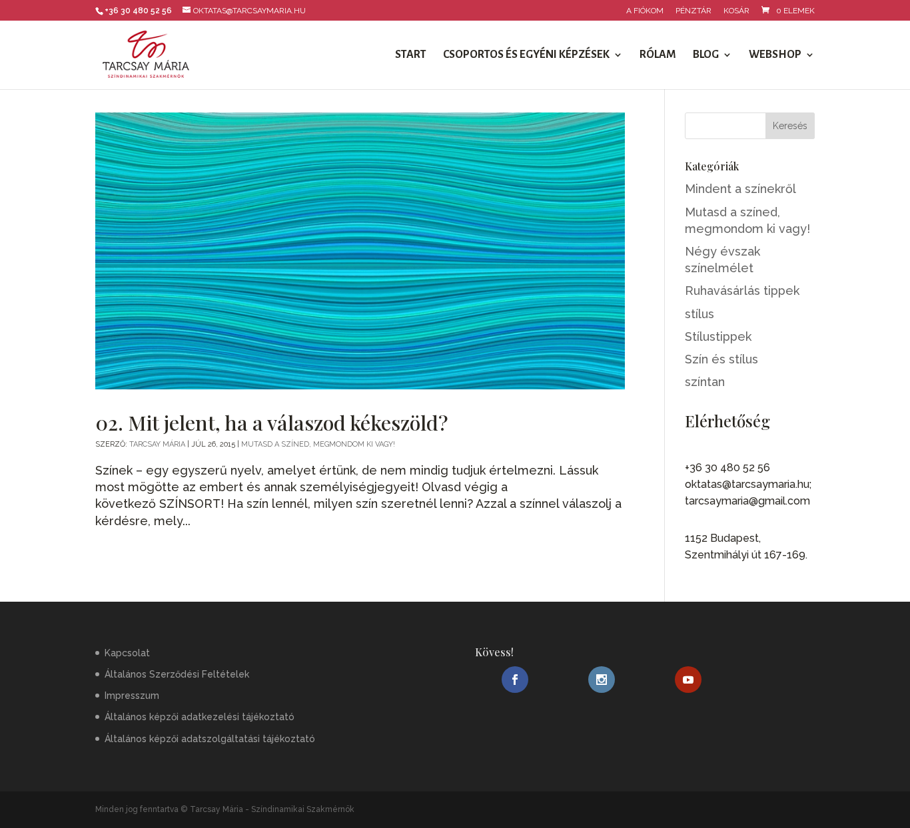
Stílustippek (718, 336)
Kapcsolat (127, 653)
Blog (706, 55)
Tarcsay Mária (157, 444)
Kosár (736, 11)
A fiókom (645, 11)
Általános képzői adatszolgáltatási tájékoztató (210, 738)
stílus (699, 314)
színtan (705, 382)
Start (410, 55)
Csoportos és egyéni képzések (526, 55)
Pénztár (693, 11)
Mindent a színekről (740, 189)
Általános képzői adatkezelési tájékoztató (199, 717)
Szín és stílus (721, 359)
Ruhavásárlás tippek (742, 291)
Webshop (775, 55)
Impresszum (132, 695)
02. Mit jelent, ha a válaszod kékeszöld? (271, 422)
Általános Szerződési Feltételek (177, 674)
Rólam (658, 55)
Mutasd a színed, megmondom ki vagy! (318, 444)
